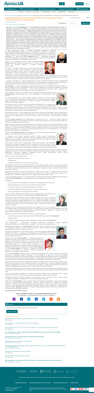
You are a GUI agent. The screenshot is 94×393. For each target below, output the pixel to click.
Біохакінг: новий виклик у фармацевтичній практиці (17, 355)
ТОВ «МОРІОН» (14, 389)
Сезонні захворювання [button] (28, 9)
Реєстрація (79, 3)
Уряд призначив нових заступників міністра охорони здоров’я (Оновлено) (24, 336)
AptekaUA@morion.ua (9, 390)
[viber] (14, 299)
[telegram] (28, 299)
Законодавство (46, 11)
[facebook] (21, 299)
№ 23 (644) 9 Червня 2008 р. (12, 22)
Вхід (88, 3)
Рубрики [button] (20, 11)
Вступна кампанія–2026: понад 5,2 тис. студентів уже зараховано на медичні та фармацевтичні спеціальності (31, 327)
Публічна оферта (74, 382)
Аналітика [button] (35, 11)
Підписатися (85, 23)
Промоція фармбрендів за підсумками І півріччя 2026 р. (18, 341)
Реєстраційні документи (21, 382)
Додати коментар (11, 311)
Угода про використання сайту (60, 382)
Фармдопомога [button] (11, 9)
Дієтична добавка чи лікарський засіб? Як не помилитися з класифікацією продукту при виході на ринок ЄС (33, 360)
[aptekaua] (58, 299)
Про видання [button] (71, 11)
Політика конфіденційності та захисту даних (40, 382)
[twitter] (43, 299)
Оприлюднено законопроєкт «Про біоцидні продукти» (18, 351)
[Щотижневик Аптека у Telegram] (87, 18)
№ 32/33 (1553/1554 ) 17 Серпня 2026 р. (13, 333)
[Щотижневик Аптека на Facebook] (89, 18)
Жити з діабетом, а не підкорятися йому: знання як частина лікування (22, 323)
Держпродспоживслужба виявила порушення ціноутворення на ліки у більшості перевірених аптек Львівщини (31, 318)
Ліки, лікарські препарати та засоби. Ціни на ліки (16, 24)
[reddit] (51, 299)
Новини (28, 11)
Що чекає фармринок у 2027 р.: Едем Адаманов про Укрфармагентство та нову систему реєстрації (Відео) (33, 332)
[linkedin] (36, 299)
